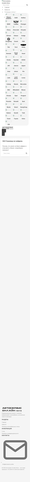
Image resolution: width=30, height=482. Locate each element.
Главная (7, 7)
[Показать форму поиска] (4, 130)
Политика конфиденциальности (10, 433)
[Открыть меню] (3, 134)
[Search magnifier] (27, 5)
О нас (3, 431)
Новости (7, 9)
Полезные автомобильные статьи (11, 426)
